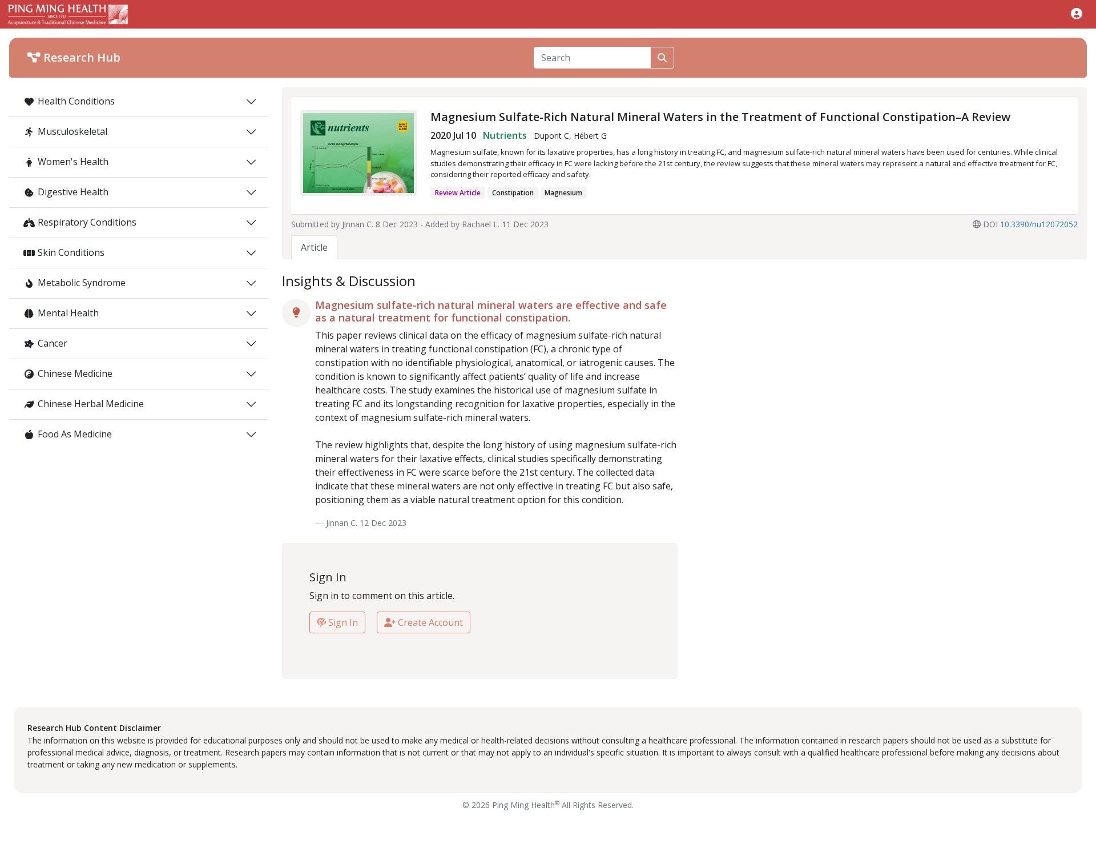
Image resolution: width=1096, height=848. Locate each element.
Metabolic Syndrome (82, 282)
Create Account (429, 622)
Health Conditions (76, 101)
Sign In (342, 622)
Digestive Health (73, 192)
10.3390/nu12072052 (1039, 224)
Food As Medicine (75, 434)
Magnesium (563, 193)
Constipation (513, 193)
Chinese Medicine (75, 373)
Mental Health (68, 313)
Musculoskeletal (72, 131)
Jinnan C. (357, 224)
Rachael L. (480, 224)
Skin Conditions (71, 252)
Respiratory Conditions (87, 222)
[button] (1076, 13)
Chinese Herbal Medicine (91, 403)
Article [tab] (314, 247)
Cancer (52, 343)
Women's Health (73, 161)
